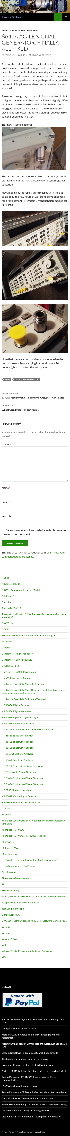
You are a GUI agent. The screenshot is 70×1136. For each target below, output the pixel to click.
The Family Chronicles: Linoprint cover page (25, 1058)
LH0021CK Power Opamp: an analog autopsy (25, 1110)
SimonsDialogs (12, 17)
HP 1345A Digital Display (15, 705)
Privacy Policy (8, 1132)
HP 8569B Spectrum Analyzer (17, 759)
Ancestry (6, 602)
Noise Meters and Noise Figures (18, 866)
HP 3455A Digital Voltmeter (17, 711)
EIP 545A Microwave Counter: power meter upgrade (29, 635)
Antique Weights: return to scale (19, 1028)
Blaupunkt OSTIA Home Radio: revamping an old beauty (31, 1116)
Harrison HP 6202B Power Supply (20, 671)
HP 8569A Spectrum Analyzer (17, 753)
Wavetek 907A (9, 939)
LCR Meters (8, 808)
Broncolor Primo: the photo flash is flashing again (28, 1064)
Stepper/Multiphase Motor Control (20, 902)
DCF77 (5, 629)
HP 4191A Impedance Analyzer (18, 723)
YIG (4, 957)
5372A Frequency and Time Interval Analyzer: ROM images (33, 395)
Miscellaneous (9, 854)
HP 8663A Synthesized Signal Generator (23, 784)
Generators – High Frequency (17, 653)
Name (6, 487)
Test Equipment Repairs (14, 908)
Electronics (8, 641)
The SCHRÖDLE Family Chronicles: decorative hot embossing (34, 1104)
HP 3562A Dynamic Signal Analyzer (20, 717)
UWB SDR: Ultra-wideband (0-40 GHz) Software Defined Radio (35, 920)
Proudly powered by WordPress (31, 1132)
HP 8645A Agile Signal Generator (20, 30)
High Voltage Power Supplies (17, 677)
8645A (7, 379)
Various (6, 926)
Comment (8, 444)
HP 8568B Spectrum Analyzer (17, 747)
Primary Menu (66, 17)
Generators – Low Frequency (17, 659)
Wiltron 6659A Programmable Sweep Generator (27, 951)
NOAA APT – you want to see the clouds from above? (30, 860)
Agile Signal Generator (26, 379)
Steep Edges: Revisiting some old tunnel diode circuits (30, 1052)
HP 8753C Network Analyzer (17, 790)
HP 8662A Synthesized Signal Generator (23, 778)
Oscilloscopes (9, 872)
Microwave (8, 841)
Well (4, 945)
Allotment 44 (9, 595)
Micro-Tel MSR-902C (13, 829)
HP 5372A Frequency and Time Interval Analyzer (27, 729)
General (6, 647)
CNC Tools (7, 623)
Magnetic (7, 814)
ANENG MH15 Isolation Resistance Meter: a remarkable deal (34, 1071)
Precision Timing (11, 890)
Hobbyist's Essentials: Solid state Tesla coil (24, 699)
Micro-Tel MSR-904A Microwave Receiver (24, 835)
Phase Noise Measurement (16, 878)
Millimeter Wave (10, 847)
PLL (4, 884)
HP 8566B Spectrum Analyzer (17, 741)
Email (6, 501)
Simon (23, 55)
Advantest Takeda (11, 583)
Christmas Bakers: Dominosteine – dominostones (28, 1098)
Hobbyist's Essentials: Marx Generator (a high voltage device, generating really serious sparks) (33, 691)
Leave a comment (41, 55)
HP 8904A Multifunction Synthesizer (21, 802)
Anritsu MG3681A (11, 608)
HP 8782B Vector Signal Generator (20, 796)
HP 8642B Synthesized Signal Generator (23, 765)
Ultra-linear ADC (11, 914)
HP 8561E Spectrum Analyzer (17, 735)
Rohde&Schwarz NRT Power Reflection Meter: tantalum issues (34, 1092)
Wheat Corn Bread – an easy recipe (20, 407)
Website (7, 516)
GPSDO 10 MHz (10, 665)
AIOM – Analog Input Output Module (21, 589)
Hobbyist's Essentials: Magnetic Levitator (23, 684)
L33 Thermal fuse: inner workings (19, 1086)
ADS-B (5, 577)
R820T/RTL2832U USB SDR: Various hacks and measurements (34, 896)
